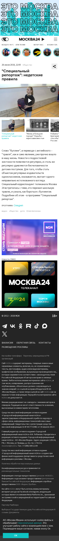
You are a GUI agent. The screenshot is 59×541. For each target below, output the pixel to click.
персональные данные (30, 522)
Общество (27, 65)
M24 (17, 315)
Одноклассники (20, 326)
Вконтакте (12, 326)
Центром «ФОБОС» (44, 475)
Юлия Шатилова (33, 211)
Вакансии (7, 342)
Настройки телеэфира (12, 355)
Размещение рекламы (15, 347)
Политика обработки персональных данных (21, 463)
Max (45, 326)
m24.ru (9, 363)
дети (22, 211)
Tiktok (37, 326)
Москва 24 (29, 39)
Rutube (29, 326)
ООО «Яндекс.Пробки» (26, 484)
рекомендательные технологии (16, 471)
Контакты (45, 342)
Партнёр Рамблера (10, 505)
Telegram (4, 326)
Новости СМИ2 (9, 259)
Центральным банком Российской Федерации (28, 480)
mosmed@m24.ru (9, 445)
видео (4, 211)
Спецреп (18, 205)
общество (13, 211)
